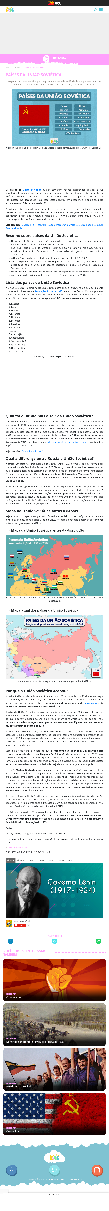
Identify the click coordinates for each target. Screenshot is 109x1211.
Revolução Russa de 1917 (48, 291)
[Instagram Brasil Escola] (97, 1171)
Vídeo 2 (20, 860)
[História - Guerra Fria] (54, 1114)
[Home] (54, 1156)
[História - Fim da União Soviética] (54, 1069)
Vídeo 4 (40, 860)
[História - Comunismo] (54, 980)
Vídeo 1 (10, 860)
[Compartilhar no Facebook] (10, 942)
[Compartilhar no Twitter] (54, 942)
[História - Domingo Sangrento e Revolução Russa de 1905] (54, 1024)
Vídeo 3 (30, 860)
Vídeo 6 (60, 860)
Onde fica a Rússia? (32, 451)
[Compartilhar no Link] (98, 942)
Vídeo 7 (71, 860)
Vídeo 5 (50, 860)
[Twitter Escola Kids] (55, 1171)
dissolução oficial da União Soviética (68, 442)
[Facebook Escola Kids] (12, 1171)
